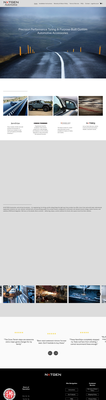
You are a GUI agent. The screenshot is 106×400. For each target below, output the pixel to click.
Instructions (71, 390)
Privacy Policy (92, 399)
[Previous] (7, 294)
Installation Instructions (45, 3)
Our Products (71, 394)
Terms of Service (74, 3)
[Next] (98, 294)
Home (35, 3)
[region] (53, 294)
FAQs (82, 3)
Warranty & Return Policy (61, 3)
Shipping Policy (92, 394)
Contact (87, 3)
